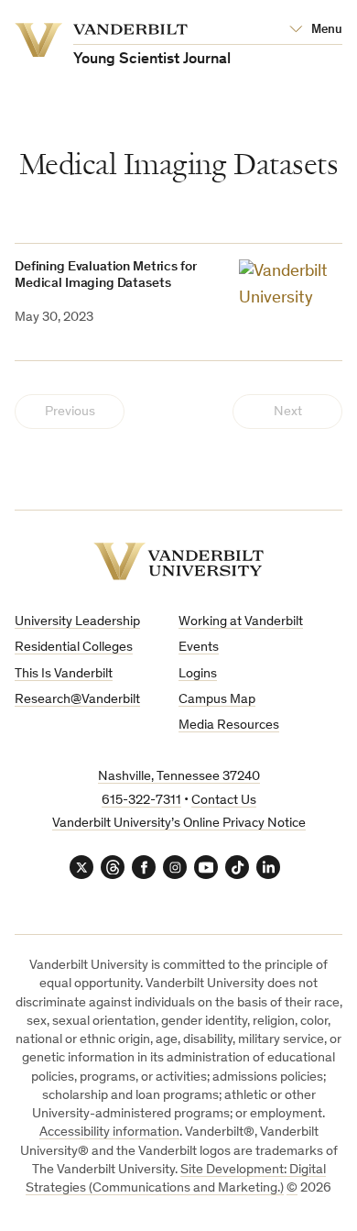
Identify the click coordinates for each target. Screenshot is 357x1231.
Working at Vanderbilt (240, 622)
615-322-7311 (141, 801)
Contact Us (223, 801)
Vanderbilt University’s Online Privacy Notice (179, 823)
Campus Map (216, 700)
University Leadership (77, 622)
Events (198, 647)
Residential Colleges (74, 647)
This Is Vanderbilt (64, 674)
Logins (197, 674)
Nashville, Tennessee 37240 (179, 777)
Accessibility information (109, 1132)
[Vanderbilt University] (178, 561)
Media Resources (228, 725)
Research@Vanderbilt (77, 700)
